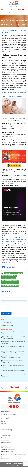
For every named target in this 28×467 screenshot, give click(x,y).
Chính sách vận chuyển (6, 435)
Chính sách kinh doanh (6, 433)
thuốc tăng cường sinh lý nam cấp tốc (10, 280)
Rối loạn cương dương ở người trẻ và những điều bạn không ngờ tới (13, 361)
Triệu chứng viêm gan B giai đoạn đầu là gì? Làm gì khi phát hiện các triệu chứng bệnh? (13, 352)
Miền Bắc (3, 421)
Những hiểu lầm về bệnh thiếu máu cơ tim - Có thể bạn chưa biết (13, 376)
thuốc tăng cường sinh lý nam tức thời (10, 283)
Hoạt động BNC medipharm (7, 322)
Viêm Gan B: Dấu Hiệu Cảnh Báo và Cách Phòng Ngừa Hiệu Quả (13, 366)
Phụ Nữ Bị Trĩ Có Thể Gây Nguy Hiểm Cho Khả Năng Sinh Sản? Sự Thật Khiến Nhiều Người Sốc (13, 356)
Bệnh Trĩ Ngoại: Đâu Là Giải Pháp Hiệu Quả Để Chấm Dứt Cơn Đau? (13, 342)
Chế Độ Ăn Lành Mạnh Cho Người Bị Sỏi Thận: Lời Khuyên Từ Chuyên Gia (13, 347)
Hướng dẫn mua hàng (6, 442)
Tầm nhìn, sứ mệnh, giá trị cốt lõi (8, 414)
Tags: (2, 273)
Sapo (17, 465)
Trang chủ (4, 24)
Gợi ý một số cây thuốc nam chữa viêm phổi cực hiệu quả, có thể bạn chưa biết (13, 337)
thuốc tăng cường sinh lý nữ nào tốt (10, 285)
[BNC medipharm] (14, 399)
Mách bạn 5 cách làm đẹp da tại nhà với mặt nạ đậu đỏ (13, 371)
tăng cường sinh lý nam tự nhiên (9, 275)
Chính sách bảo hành (5, 437)
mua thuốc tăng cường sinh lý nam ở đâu (13, 273)
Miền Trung (3, 423)
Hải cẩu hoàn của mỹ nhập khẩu (13, 96)
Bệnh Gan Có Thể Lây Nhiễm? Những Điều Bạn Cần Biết (13, 333)
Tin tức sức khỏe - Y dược (16, 24)
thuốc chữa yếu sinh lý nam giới (9, 278)
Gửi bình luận (6, 313)
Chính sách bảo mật (5, 440)
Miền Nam (3, 426)
